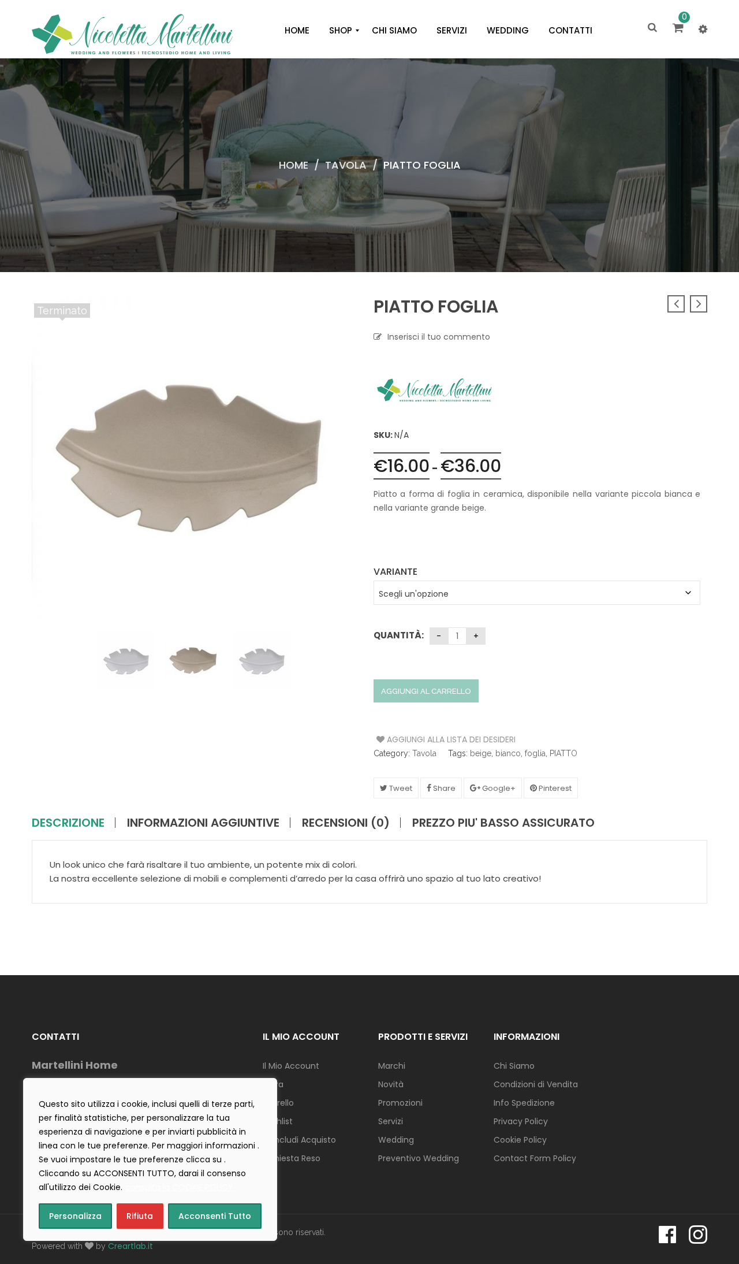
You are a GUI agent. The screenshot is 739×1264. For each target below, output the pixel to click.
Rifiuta (139, 1216)
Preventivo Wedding (418, 1158)
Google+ (498, 788)
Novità (391, 1084)
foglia (535, 753)
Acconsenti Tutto (214, 1216)
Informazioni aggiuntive (203, 822)
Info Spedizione (524, 1103)
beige (480, 753)
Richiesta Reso (291, 1158)
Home (293, 165)
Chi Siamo (514, 1066)
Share (443, 788)
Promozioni (400, 1103)
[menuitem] (297, 30)
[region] (150, 1159)
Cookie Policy (520, 1140)
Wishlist (278, 1121)
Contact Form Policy (535, 1158)
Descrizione (68, 822)
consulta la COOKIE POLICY (179, 1187)
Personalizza (75, 1216)
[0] (680, 29)
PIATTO (563, 753)
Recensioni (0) (346, 822)
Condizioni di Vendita (536, 1084)
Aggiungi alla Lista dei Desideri (420, 739)
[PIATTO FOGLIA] (145, 660)
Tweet (399, 788)
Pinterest (554, 788)
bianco (508, 753)
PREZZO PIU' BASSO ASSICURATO (503, 822)
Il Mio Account (291, 1066)
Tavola (346, 165)
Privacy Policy (521, 1121)
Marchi (391, 1066)
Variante (395, 571)
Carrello (278, 1103)
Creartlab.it (130, 1246)
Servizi (390, 1121)
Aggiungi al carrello (426, 691)
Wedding (396, 1140)
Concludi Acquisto (299, 1140)
